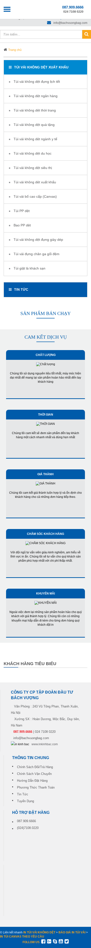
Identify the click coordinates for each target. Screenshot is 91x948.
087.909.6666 (26, 821)
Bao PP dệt (22, 225)
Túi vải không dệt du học (32, 153)
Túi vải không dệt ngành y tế (35, 139)
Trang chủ (15, 50)
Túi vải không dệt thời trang (35, 110)
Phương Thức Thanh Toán (36, 787)
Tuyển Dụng (25, 801)
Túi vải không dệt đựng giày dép (38, 240)
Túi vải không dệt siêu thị (33, 168)
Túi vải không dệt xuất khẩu (41, 67)
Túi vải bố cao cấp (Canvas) (35, 196)
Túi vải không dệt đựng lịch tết (37, 82)
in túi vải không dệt (39, 932)
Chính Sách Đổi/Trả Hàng (35, 767)
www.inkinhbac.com (45, 744)
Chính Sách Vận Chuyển (34, 774)
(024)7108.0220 (28, 828)
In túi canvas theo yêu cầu (22, 936)
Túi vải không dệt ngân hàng (36, 96)
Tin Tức (22, 794)
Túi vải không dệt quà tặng (34, 125)
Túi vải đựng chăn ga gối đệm (36, 254)
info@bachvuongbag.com (70, 23)
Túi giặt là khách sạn (29, 268)
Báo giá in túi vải (71, 932)
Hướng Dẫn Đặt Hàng (32, 780)
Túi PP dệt (22, 211)
